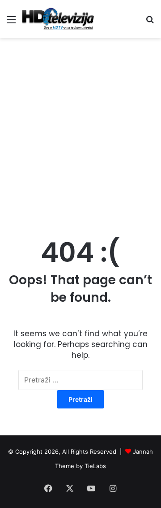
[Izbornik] (11, 23)
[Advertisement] (80, 127)
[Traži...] (149, 23)
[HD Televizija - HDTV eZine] (58, 19)
